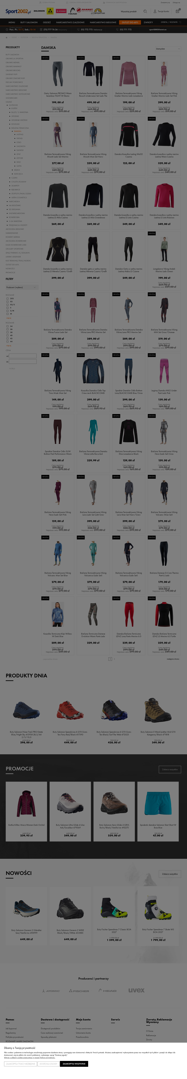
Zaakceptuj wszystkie (74, 1063)
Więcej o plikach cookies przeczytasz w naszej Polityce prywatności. (29, 1057)
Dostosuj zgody (48, 1063)
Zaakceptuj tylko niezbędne (20, 1063)
